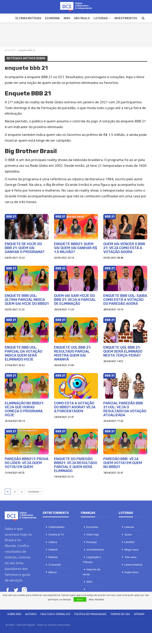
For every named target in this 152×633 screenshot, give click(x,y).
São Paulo (82, 18)
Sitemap (139, 614)
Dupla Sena (131, 572)
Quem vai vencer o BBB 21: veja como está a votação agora (124, 248)
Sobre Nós (14, 614)
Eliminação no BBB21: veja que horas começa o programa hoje (24, 409)
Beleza (52, 572)
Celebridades (56, 527)
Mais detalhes (96, 599)
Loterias (101, 18)
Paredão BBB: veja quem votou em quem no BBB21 (122, 463)
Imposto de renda (91, 572)
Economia (52, 18)
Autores (31, 614)
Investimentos (125, 18)
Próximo (34, 491)
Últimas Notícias (28, 18)
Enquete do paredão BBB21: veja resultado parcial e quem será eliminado (75, 465)
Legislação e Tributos (92, 559)
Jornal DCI (10, 50)
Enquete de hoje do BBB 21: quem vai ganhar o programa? (25, 248)
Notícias (53, 557)
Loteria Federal (133, 564)
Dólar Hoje (92, 534)
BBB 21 (11, 216)
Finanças (91, 542)
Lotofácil (129, 542)
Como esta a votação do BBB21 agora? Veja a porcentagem (74, 407)
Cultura (52, 542)
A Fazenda (54, 564)
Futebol (52, 549)
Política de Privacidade (90, 614)
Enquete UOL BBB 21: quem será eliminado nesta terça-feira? (122, 351)
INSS (67, 18)
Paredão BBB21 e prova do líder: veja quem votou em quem (26, 463)
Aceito (80, 599)
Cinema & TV (56, 534)
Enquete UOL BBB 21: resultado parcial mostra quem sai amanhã (72, 353)
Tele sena (130, 557)
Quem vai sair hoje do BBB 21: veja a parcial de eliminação (75, 299)
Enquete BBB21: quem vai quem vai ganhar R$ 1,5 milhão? (75, 248)
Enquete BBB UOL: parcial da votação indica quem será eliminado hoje (23, 353)
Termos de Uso (120, 614)
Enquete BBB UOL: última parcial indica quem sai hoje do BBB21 (27, 299)
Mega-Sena (131, 549)
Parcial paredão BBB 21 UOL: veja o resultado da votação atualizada (124, 409)
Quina (128, 534)
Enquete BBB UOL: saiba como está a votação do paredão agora (125, 299)
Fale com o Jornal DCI (55, 614)
